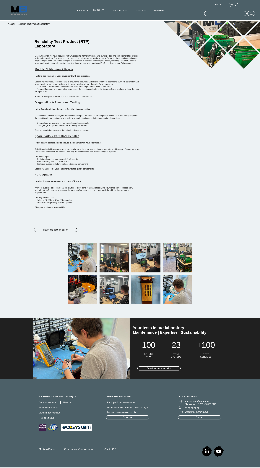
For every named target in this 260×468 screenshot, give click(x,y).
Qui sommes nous (47, 402)
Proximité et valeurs (48, 407)
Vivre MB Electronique (49, 413)
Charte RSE (110, 449)
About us (67, 402)
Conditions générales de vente (79, 449)
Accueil (12, 24)
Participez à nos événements (121, 402)
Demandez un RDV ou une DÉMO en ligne (127, 407)
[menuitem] (237, 4)
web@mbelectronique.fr (196, 412)
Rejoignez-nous (46, 418)
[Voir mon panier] (231, 5)
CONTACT (219, 4)
